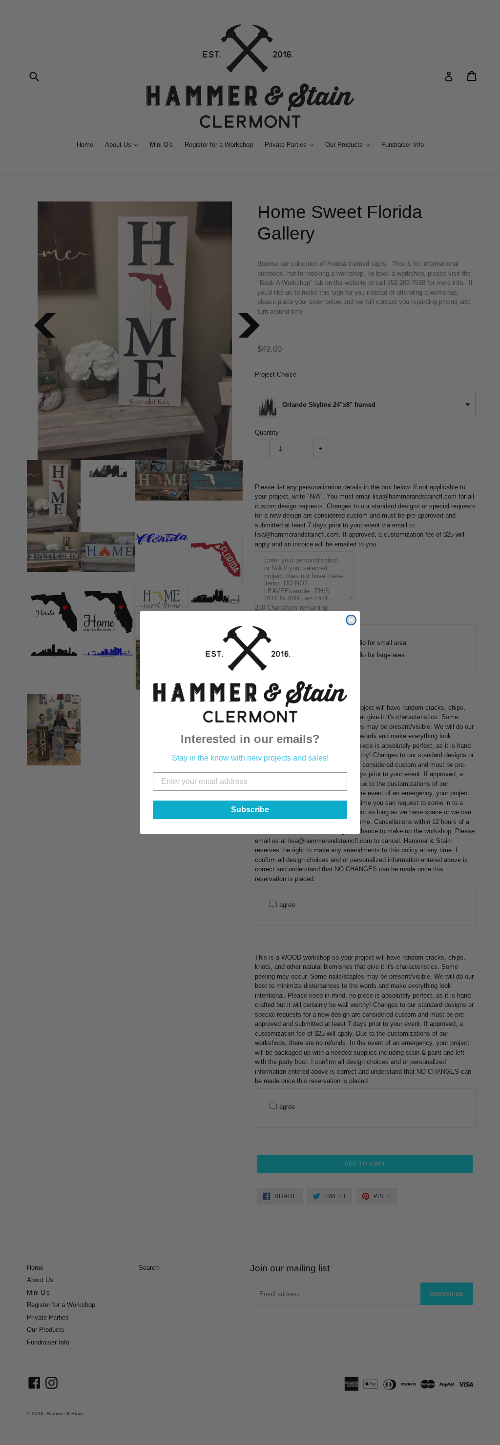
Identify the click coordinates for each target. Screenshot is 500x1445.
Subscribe (250, 809)
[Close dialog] (351, 620)
